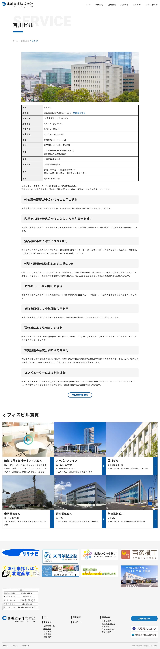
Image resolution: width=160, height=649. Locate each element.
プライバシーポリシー (11, 645)
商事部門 (105, 626)
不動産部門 (106, 621)
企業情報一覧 (49, 626)
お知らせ (77, 622)
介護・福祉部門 (108, 629)
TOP (46, 617)
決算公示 (47, 637)
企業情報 (47, 634)
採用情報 (77, 617)
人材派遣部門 (108, 623)
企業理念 (47, 631)
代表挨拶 (47, 628)
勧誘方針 (26, 645)
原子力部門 (106, 632)
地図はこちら (79, 112)
